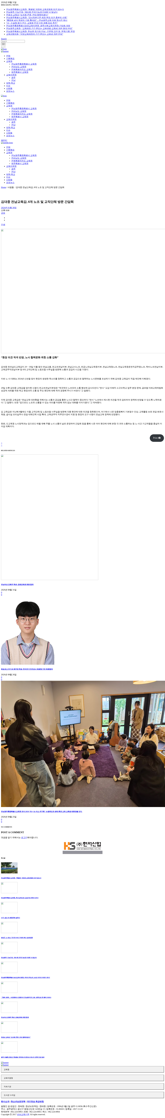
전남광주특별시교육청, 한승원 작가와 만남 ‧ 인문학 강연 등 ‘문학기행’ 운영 (40, 31)
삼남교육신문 (23, 1114)
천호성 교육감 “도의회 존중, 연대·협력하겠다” (27, 15)
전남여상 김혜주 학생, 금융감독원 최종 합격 (17, 584)
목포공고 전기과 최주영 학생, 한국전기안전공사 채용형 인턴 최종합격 (27, 669)
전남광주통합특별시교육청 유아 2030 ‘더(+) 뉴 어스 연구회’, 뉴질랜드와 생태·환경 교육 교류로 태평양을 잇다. (41, 811)
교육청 (6, 1070)
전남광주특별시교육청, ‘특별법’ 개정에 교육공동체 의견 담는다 (35, 9)
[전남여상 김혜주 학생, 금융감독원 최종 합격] (49, 579)
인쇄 (3, 224)
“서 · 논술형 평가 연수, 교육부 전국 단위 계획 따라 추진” (32, 23)
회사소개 (5, 1101)
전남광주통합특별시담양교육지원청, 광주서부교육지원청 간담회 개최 (38, 26)
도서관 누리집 (9, 1095)
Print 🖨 (157, 438)
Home (3, 187)
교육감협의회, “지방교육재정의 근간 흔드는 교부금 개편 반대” (34, 34)
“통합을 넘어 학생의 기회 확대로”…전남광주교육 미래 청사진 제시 (36, 20)
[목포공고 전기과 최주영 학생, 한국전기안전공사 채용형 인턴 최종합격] (27, 664)
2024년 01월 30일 (8, 208)
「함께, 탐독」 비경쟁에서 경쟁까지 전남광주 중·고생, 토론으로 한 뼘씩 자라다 (26, 997)
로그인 (3, 47)
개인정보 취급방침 (35, 1101)
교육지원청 (8, 1078)
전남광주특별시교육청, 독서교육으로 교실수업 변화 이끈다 (19, 898)
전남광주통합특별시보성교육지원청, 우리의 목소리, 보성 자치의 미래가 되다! (25, 977)
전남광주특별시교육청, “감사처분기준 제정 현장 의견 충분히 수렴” (36, 17)
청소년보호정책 (18, 1101)
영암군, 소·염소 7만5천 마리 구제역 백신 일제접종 (17, 937)
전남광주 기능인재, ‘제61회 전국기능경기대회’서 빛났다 (31, 12)
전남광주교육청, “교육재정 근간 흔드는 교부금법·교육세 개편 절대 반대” (39, 28)
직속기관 (7, 1087)
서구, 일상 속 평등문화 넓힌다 (10, 917)
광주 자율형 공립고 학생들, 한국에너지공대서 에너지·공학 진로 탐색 (22, 1057)
